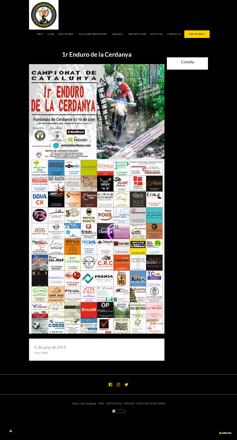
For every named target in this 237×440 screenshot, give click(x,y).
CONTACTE (174, 34)
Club (51, 34)
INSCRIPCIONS (137, 34)
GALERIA (117, 34)
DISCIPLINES (66, 34)
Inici (40, 34)
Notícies (157, 34)
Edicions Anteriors (93, 34)
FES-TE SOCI (197, 34)
